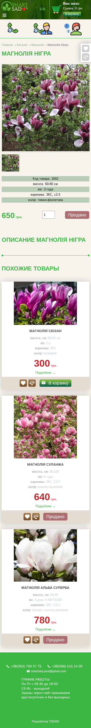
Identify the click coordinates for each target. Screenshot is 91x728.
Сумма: (72, 9)
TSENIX (54, 721)
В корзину (58, 383)
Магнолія (37, 45)
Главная (7, 45)
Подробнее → (45, 372)
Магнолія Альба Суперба (45, 588)
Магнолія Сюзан (45, 331)
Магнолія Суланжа (45, 464)
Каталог (22, 45)
